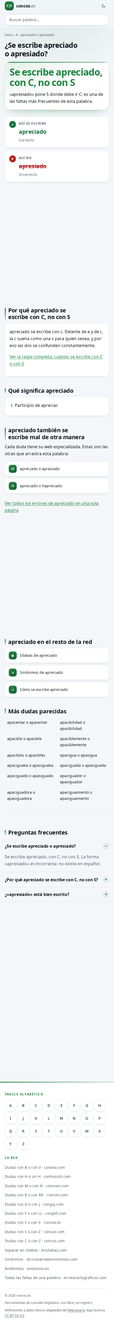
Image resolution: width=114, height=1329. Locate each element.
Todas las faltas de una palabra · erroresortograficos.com (55, 1277)
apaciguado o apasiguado (30, 775)
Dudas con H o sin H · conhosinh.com (38, 1176)
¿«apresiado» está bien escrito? (37, 894)
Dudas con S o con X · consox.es (33, 1222)
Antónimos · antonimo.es (27, 1268)
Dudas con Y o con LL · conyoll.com (35, 1213)
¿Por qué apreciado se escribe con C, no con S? (51, 880)
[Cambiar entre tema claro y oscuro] (103, 6)
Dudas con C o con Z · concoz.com (35, 1240)
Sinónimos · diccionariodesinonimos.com (41, 1259)
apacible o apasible (24, 738)
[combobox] (57, 20)
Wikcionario (76, 1310)
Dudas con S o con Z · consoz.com (34, 1231)
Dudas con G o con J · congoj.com (34, 1204)
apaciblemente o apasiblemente (75, 741)
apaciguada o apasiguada (83, 765)
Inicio (9, 35)
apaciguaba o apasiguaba (30, 765)
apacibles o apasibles (26, 755)
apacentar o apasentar (27, 722)
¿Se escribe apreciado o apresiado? (40, 846)
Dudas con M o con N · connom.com (37, 1185)
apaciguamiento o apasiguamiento (76, 795)
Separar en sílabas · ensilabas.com (36, 1250)
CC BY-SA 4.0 (14, 1315)
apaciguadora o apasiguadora (21, 795)
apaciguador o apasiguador (73, 778)
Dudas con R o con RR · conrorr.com (36, 1194)
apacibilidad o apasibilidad (72, 725)
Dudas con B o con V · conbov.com (35, 1167)
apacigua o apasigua (78, 755)
